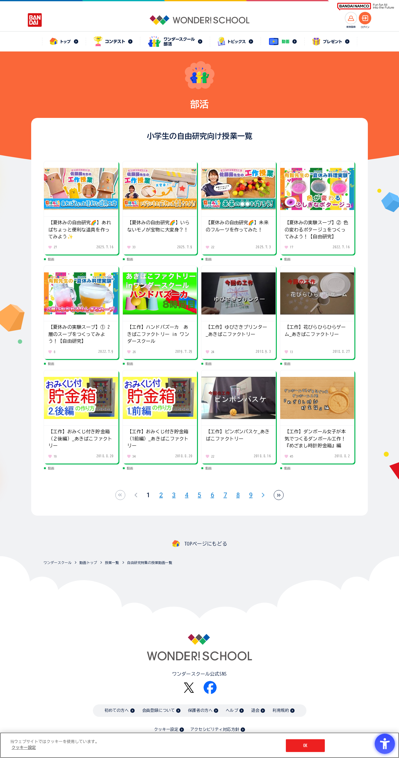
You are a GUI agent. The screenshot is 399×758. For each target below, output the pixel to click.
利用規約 (280, 710)
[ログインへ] (365, 18)
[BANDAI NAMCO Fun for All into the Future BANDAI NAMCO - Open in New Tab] (365, 7)
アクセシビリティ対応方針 (214, 729)
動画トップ (88, 562)
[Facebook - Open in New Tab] (210, 687)
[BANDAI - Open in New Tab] (35, 20)
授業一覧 (112, 562)
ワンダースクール (57, 562)
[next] (263, 495)
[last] (279, 495)
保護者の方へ (200, 710)
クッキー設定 (166, 729)
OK (305, 746)
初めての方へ (116, 710)
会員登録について (158, 710)
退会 (255, 710)
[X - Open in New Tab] (189, 688)
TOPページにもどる (205, 543)
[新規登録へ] (351, 18)
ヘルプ (232, 710)
